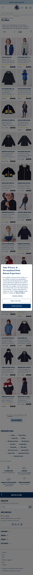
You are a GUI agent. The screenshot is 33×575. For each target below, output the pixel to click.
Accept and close (17, 306)
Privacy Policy (20, 293)
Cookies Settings (17, 296)
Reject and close (16, 301)
